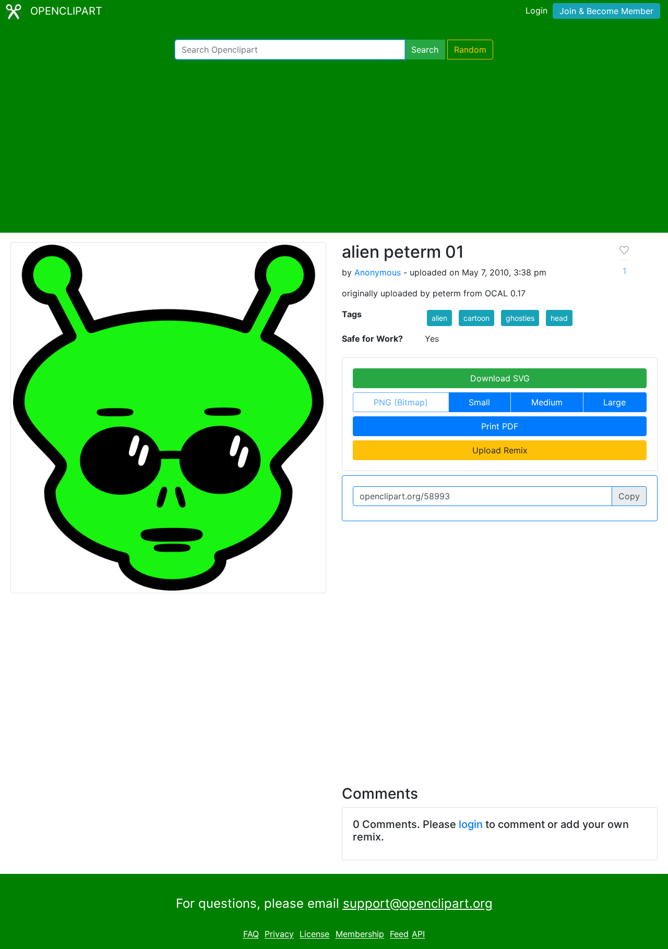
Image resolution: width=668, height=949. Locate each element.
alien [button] (439, 318)
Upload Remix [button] (500, 450)
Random (470, 49)
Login (536, 10)
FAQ (251, 934)
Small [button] (479, 402)
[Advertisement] (334, 146)
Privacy (279, 934)
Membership (360, 934)
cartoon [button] (476, 318)
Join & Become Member (606, 11)
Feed (399, 934)
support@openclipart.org (418, 903)
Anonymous (377, 272)
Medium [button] (547, 402)
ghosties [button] (520, 318)
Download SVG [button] (500, 378)
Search (424, 49)
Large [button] (614, 402)
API (418, 934)
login (471, 824)
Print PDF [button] (499, 426)
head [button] (559, 318)
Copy (629, 496)
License (314, 934)
